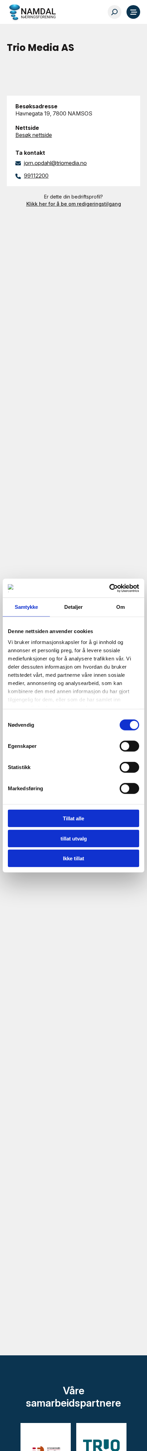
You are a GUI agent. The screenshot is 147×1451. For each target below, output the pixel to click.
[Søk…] (114, 12)
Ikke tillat (73, 858)
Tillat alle (73, 818)
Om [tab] (120, 607)
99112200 (36, 175)
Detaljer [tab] (73, 607)
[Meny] (133, 12)
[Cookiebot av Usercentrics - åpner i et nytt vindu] (109, 588)
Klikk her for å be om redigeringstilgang (73, 204)
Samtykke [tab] (26, 607)
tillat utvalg (74, 838)
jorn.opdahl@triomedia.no (55, 163)
